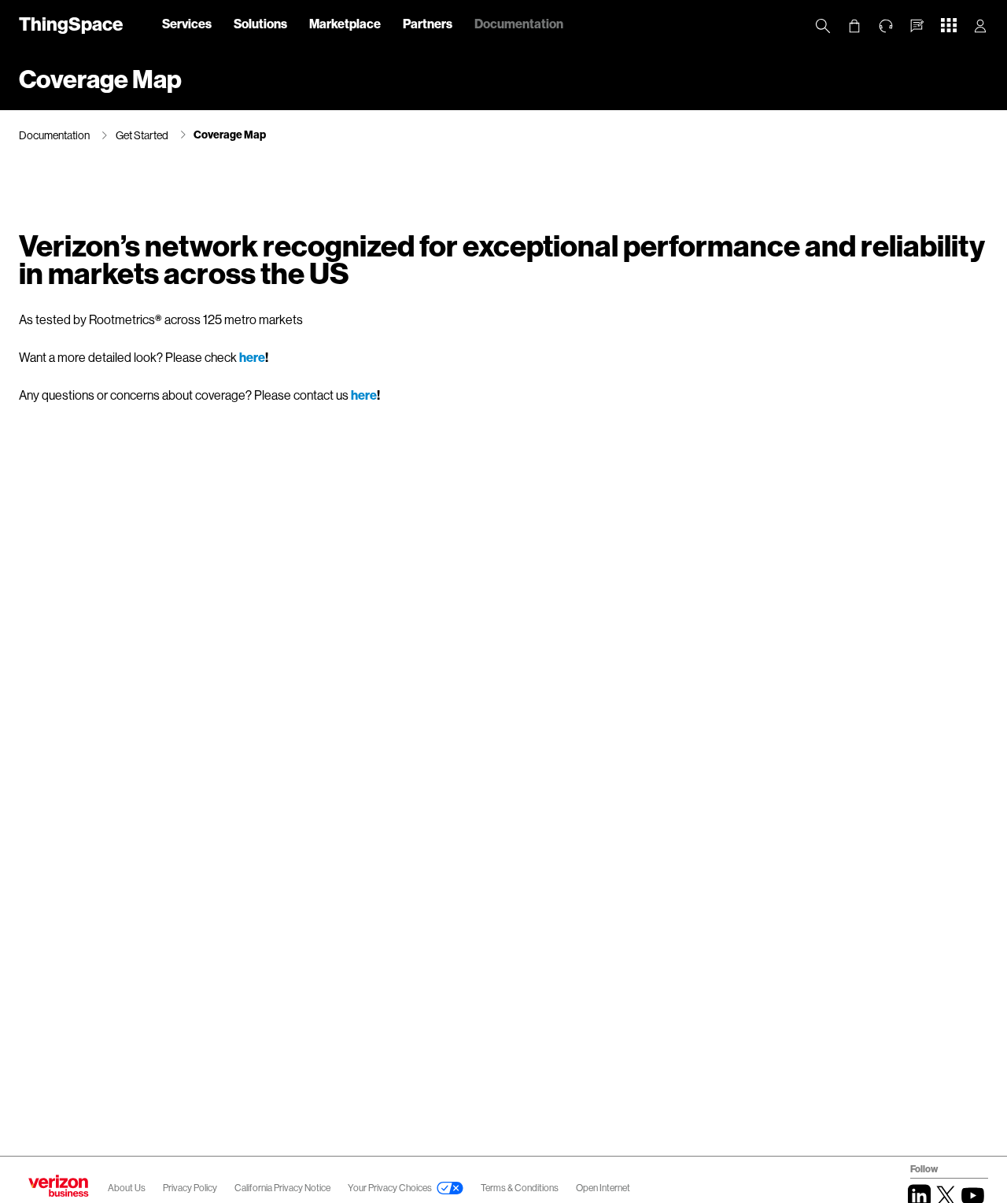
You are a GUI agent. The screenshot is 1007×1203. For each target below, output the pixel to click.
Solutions (260, 23)
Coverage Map (230, 134)
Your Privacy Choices (390, 1188)
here (252, 356)
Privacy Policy (191, 1188)
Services (187, 23)
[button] (917, 26)
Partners (427, 23)
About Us (127, 1188)
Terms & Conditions (520, 1188)
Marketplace (345, 23)
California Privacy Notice (283, 1188)
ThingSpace (71, 23)
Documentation (518, 23)
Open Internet (603, 1188)
